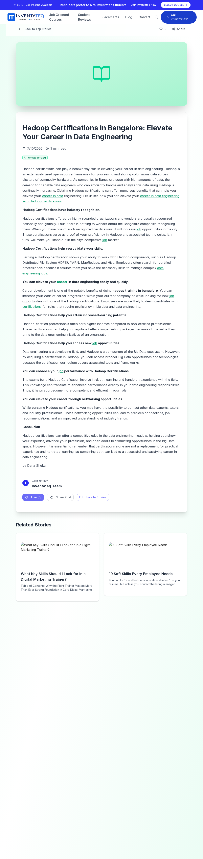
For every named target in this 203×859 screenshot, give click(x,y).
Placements (110, 17)
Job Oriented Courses (59, 17)
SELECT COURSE (174, 4)
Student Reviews (84, 17)
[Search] (156, 17)
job (139, 229)
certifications (31, 307)
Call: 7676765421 (179, 17)
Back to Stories (96, 497)
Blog (128, 17)
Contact (144, 17)
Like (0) (36, 497)
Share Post (63, 497)
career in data (52, 196)
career (62, 282)
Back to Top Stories (38, 29)
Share (181, 29)
